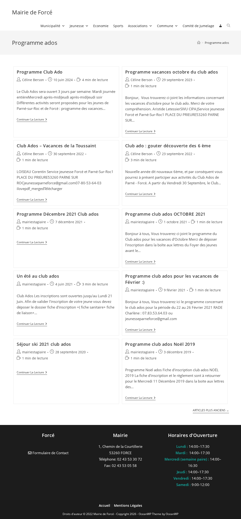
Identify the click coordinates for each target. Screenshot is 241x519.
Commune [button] (165, 26)
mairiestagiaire (34, 222)
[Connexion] (221, 26)
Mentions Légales (128, 505)
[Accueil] (198, 43)
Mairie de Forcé (32, 12)
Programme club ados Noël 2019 (160, 344)
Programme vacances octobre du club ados (171, 72)
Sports (118, 26)
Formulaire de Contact (50, 452)
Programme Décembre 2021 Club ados (58, 214)
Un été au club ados (38, 276)
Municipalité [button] (50, 26)
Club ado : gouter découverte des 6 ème (168, 145)
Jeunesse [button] (77, 26)
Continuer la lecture (32, 120)
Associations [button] (138, 26)
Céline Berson (33, 80)
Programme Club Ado (40, 72)
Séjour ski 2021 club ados (44, 344)
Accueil (105, 505)
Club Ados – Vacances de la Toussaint (56, 145)
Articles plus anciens (211, 410)
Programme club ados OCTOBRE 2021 (165, 214)
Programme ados (217, 43)
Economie (100, 26)
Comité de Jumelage (198, 26)
